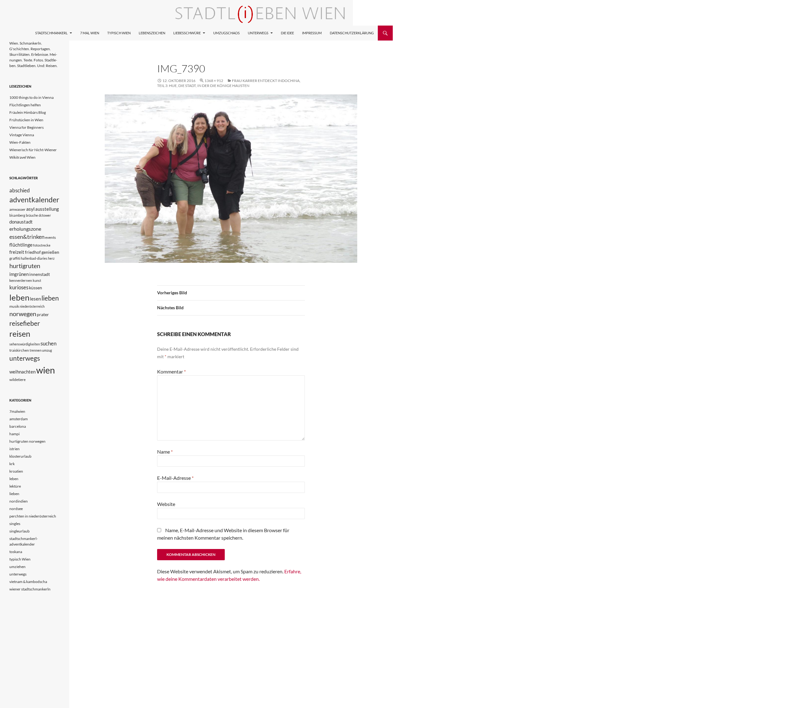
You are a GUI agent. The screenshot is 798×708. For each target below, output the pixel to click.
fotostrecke (41, 245)
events (50, 237)
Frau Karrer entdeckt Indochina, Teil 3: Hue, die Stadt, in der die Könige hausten (228, 83)
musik (14, 306)
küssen (35, 287)
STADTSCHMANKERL (51, 33)
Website (166, 504)
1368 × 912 (213, 80)
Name (165, 452)
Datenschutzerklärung (352, 33)
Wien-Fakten (20, 142)
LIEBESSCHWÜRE (187, 33)
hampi (14, 433)
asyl (30, 209)
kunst (37, 280)
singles (14, 523)
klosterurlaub (20, 456)
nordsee (16, 508)
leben (19, 297)
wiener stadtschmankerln (29, 589)
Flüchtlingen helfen (25, 105)
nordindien (18, 501)
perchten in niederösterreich (32, 516)
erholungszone (25, 229)
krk (12, 463)
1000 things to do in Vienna (31, 97)
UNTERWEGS (258, 33)
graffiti (14, 258)
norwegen (22, 313)
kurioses (18, 287)
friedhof (33, 252)
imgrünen (19, 274)
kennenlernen (20, 280)
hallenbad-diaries (34, 258)
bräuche (32, 215)
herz (51, 258)
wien (45, 369)
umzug (47, 350)
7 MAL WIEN (89, 33)
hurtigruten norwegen (27, 441)
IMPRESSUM (312, 33)
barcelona (17, 426)
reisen (19, 333)
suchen (48, 343)
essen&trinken (27, 236)
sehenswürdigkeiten (24, 344)
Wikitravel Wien (22, 157)
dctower (45, 215)
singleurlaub (19, 531)
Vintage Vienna (21, 134)
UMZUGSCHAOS (226, 33)
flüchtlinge (20, 245)
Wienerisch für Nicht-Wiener (33, 149)
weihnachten (22, 371)
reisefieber (24, 323)
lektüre (15, 486)
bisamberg (17, 215)
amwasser (17, 209)
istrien (14, 448)
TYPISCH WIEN (119, 33)
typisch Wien (20, 559)
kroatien (16, 471)
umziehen (17, 566)
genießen (50, 252)
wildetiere (17, 379)
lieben (50, 298)
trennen (35, 350)
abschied (19, 190)
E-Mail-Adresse (175, 478)
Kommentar (171, 371)
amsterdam (18, 419)
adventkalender (34, 199)
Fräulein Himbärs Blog (27, 112)
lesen (35, 298)
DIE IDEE (287, 33)
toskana (15, 551)
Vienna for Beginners (26, 127)
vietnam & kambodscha (28, 581)
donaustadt (21, 221)
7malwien (17, 411)
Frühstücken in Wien (26, 120)
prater (43, 314)
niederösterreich (32, 306)
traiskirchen (19, 350)
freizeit (16, 252)
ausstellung (47, 209)
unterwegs (24, 358)
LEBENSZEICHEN (152, 33)
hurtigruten (24, 265)
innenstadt (39, 274)
